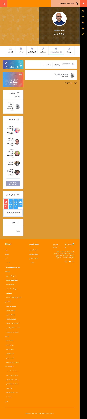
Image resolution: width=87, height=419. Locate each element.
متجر (6, 401)
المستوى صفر (9, 345)
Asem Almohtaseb (10, 151)
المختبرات (7, 271)
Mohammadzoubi (10, 139)
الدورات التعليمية (33, 250)
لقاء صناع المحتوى (10, 314)
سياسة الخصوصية (33, 254)
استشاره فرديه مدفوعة (12, 332)
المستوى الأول (10, 349)
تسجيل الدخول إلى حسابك (13, 67)
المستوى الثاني (9, 353)
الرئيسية (69, 52)
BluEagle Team (50, 413)
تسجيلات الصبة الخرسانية (12, 371)
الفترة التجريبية (9, 340)
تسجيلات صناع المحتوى (12, 375)
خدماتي (21, 52)
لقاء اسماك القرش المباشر (12, 327)
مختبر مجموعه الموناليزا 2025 (13, 267)
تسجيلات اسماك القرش (12, 384)
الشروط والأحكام (33, 258)
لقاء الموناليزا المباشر (11, 319)
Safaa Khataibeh (10, 171)
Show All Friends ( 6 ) (13, 183)
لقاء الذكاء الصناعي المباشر (12, 323)
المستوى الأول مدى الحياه (12, 362)
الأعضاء (8, 263)
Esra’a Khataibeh (10, 128)
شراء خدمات (8, 397)
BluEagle (36, 413)
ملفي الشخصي (32, 52)
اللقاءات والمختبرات (56, 52)
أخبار (6, 258)
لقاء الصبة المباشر (10, 310)
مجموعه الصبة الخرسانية (61, 74)
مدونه (6, 250)
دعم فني (43, 52)
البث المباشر (8, 302)
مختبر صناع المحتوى (11, 276)
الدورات (7, 336)
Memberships (66, 64)
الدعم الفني (9, 293)
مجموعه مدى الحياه (11, 306)
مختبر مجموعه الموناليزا (12, 280)
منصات (7, 254)
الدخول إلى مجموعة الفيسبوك (13, 297)
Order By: (57, 65)
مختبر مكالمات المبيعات (12, 289)
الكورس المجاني (10, 358)
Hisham (10, 162)
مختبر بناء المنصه (10, 284)
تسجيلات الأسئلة (9, 366)
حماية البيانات (32, 263)
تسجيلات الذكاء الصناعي (12, 379)
